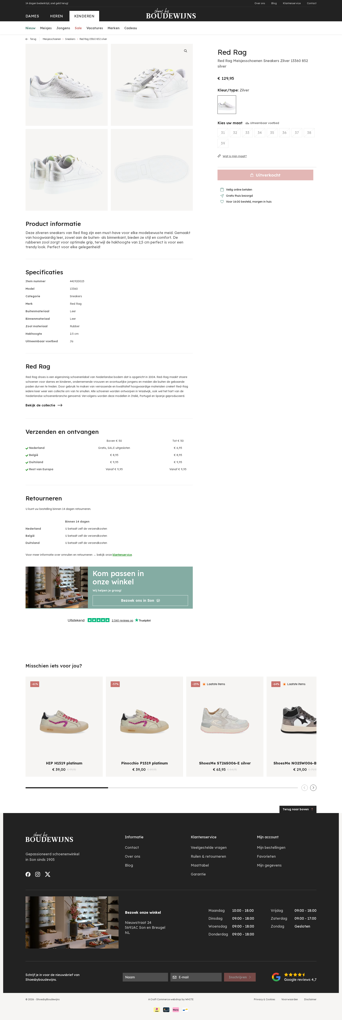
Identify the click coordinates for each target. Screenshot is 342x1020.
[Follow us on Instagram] (37, 874)
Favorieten (266, 856)
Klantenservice (292, 3)
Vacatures (94, 28)
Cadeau (130, 28)
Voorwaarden (289, 999)
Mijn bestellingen (271, 847)
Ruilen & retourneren (208, 856)
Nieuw (30, 28)
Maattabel (200, 865)
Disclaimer (310, 999)
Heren (56, 16)
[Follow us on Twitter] (47, 874)
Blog (274, 3)
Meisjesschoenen (52, 39)
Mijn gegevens (269, 865)
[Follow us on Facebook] (28, 874)
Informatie (134, 837)
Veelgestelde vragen (209, 847)
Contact (311, 3)
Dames (32, 16)
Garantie (198, 874)
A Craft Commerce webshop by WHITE (171, 999)
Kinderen (84, 16)
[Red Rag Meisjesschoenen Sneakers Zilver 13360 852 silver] (227, 105)
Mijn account (268, 837)
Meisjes (46, 28)
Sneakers (70, 39)
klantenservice (122, 555)
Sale (78, 28)
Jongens (63, 28)
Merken (114, 28)
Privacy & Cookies (264, 999)
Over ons (260, 3)
